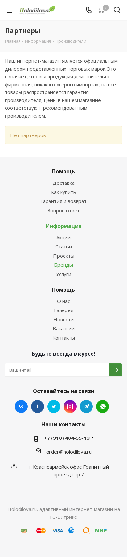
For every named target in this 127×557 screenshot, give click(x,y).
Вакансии (64, 328)
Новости (63, 319)
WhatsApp (102, 406)
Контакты (63, 337)
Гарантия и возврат (63, 201)
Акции (63, 237)
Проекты (63, 255)
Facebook (37, 406)
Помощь (63, 171)
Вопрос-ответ (63, 210)
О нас (63, 301)
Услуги (63, 274)
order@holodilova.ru (69, 451)
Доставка (64, 183)
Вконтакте (21, 406)
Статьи (63, 246)
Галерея (63, 310)
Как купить (63, 192)
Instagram (70, 406)
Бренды (63, 265)
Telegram (86, 406)
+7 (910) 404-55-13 (67, 438)
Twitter (53, 406)
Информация (64, 226)
